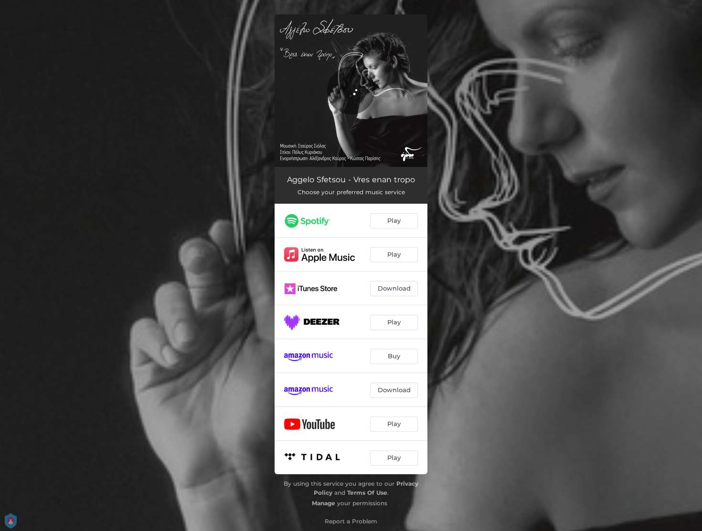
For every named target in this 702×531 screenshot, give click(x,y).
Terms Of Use (367, 492)
